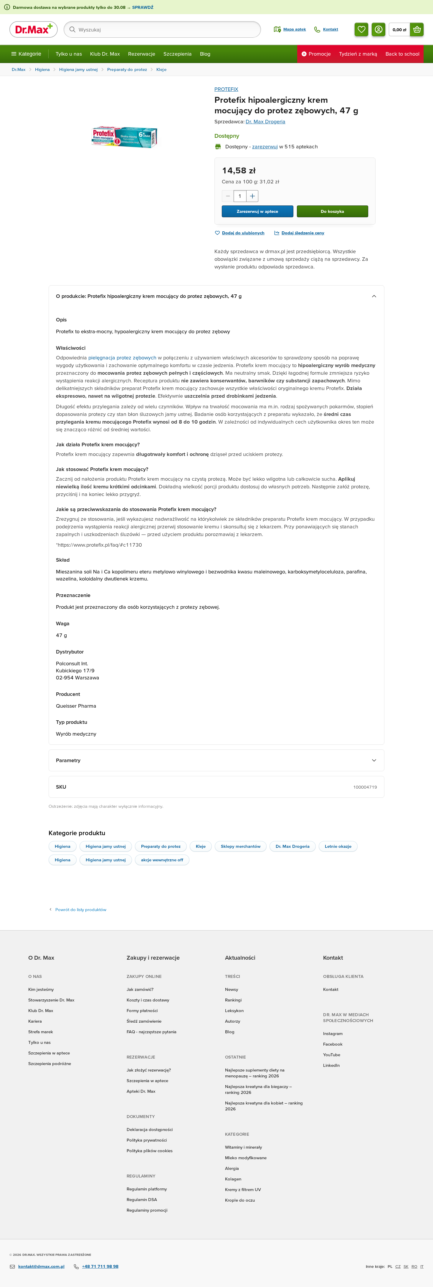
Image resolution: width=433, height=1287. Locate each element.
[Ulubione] (361, 29)
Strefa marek (40, 1031)
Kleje (201, 846)
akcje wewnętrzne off (162, 859)
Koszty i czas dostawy (148, 999)
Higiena (62, 846)
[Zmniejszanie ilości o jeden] (228, 196)
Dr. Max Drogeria (265, 121)
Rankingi (233, 999)
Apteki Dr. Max (141, 1091)
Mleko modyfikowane (246, 1157)
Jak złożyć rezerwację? (149, 1069)
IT (422, 1266)
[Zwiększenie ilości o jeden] (252, 196)
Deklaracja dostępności (150, 1129)
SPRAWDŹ (142, 7)
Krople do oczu (240, 1200)
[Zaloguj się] (378, 29)
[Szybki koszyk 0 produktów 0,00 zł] (417, 29)
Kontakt (330, 989)
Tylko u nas (69, 54)
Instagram (333, 1033)
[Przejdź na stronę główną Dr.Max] (33, 29)
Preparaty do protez (161, 846)
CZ (398, 1266)
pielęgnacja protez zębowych (122, 357)
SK (406, 1266)
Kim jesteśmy (41, 989)
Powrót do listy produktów (80, 909)
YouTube (331, 1054)
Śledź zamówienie (144, 1021)
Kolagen (233, 1178)
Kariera (35, 1021)
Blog (205, 54)
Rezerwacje (141, 54)
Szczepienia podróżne (49, 1063)
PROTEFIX (226, 89)
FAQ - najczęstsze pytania (151, 1031)
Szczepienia (177, 54)
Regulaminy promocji (147, 1210)
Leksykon (234, 1010)
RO (414, 1266)
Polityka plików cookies (150, 1150)
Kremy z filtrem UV (243, 1189)
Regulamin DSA (142, 1199)
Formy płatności (142, 1010)
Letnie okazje (338, 846)
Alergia (232, 1168)
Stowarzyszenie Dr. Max (51, 999)
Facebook (333, 1043)
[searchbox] (162, 29)
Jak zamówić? (140, 989)
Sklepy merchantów (240, 846)
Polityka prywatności (147, 1139)
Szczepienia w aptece (49, 1052)
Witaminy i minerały (243, 1147)
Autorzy (232, 1021)
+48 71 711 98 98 (100, 1266)
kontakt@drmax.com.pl (41, 1266)
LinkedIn (331, 1065)
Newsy (231, 989)
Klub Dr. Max (105, 54)
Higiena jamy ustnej (106, 846)
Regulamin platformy (147, 1188)
